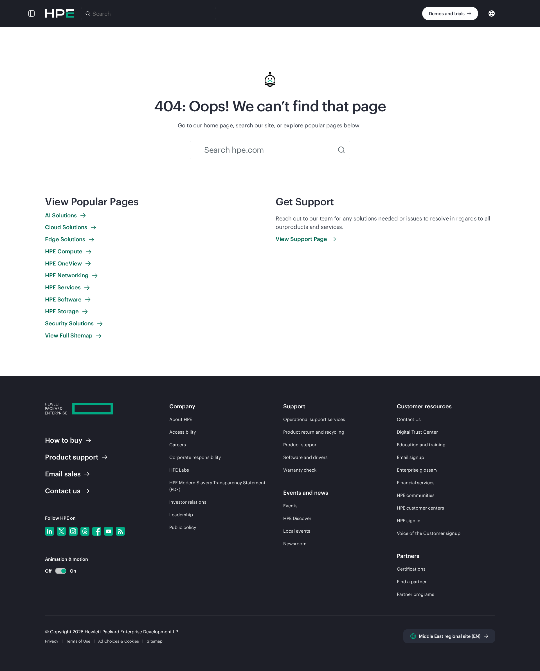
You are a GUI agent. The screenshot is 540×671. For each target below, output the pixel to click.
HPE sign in (408, 520)
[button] (31, 13)
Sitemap (155, 641)
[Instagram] (73, 531)
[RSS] (120, 531)
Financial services (416, 482)
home (211, 125)
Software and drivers (305, 457)
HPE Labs (179, 470)
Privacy (51, 641)
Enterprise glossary (417, 470)
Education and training (421, 444)
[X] (61, 531)
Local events (296, 531)
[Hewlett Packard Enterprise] (59, 13)
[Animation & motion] (60, 571)
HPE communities (416, 495)
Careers (177, 444)
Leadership (181, 514)
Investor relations (187, 502)
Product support (300, 444)
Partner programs (415, 594)
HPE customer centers (420, 508)
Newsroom (295, 543)
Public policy (182, 527)
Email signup (410, 457)
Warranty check (299, 470)
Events (290, 505)
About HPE (180, 419)
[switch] (57, 571)
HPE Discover (297, 518)
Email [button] (63, 474)
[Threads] (84, 531)
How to (63, 440)
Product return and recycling (313, 432)
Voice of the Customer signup (428, 533)
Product (71, 457)
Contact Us (409, 419)
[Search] (87, 13)
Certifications (411, 569)
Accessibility (182, 432)
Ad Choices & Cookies (118, 641)
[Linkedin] (49, 531)
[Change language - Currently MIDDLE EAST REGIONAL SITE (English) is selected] (491, 13)
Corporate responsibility (195, 457)
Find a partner (412, 581)
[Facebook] (96, 531)
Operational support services (314, 419)
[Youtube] (108, 531)
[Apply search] (341, 150)
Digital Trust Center (417, 432)
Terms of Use (78, 641)
